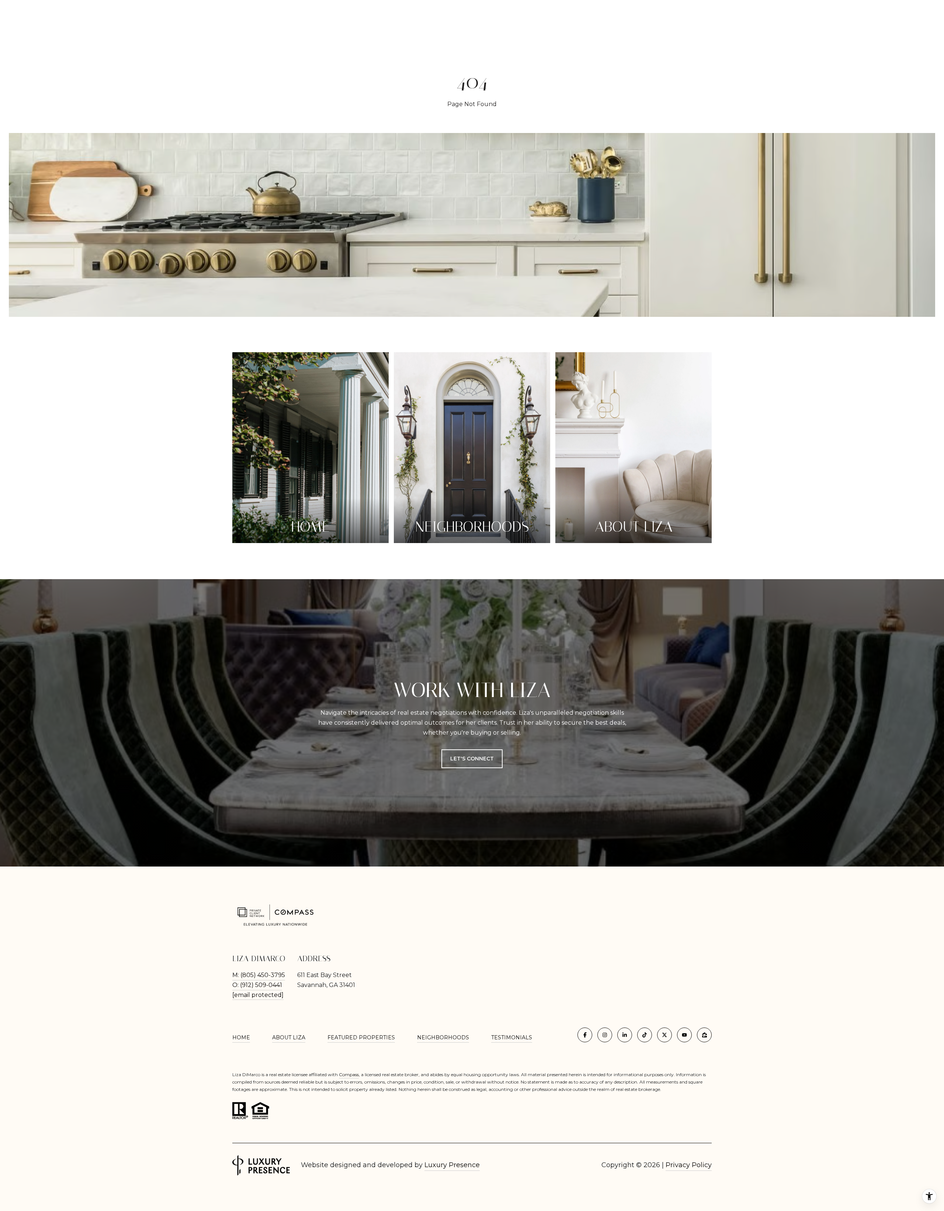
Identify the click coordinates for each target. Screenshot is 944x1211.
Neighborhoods (443, 1037)
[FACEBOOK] (584, 1035)
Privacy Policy (689, 1165)
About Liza (288, 1037)
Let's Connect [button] (472, 758)
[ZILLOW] (704, 1035)
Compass (349, 1074)
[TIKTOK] (644, 1035)
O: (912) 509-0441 (257, 984)
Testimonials (511, 1037)
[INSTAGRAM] (604, 1035)
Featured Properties (361, 1037)
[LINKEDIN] (624, 1035)
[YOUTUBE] (684, 1035)
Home (241, 1037)
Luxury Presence (452, 1165)
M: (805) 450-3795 (258, 975)
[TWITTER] (664, 1035)
